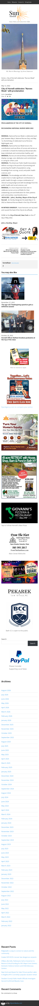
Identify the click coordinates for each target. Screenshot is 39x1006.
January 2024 (6, 823)
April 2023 (5, 861)
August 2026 (6, 690)
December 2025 (7, 724)
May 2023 (5, 857)
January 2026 (6, 720)
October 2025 (6, 733)
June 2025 (5, 750)
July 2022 (4, 900)
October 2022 (6, 887)
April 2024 (5, 810)
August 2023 (6, 844)
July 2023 (4, 848)
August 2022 (6, 895)
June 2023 (5, 853)
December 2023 (7, 827)
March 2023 (5, 866)
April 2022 (5, 913)
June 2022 (5, 904)
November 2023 (7, 831)
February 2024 (6, 819)
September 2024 (7, 789)
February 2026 (6, 716)
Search (4, 639)
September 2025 (7, 737)
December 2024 (7, 776)
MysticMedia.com (16, 1003)
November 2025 (7, 729)
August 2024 (6, 793)
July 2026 (4, 695)
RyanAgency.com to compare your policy (16, 407)
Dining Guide (28, 2)
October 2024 (6, 784)
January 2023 (6, 874)
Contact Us (21, 2)
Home (9, 2)
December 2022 (7, 878)
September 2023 (7, 840)
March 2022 (5, 917)
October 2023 (6, 836)
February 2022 (6, 921)
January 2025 (6, 772)
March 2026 (5, 712)
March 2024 (5, 814)
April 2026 (5, 707)
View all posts (15, 263)
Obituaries (14, 2)
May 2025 (5, 754)
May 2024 (5, 806)
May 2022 (5, 908)
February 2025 (6, 767)
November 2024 (7, 780)
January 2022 (6, 925)
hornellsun (8, 94)
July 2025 (4, 746)
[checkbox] (3, 1003)
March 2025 (5, 763)
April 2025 (5, 759)
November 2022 (7, 883)
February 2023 (6, 870)
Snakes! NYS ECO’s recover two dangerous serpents (19, 957)
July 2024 (4, 797)
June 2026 (5, 699)
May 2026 (5, 703)
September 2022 (7, 891)
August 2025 (6, 742)
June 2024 (5, 801)
